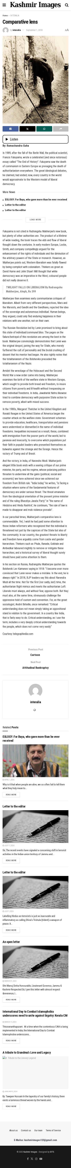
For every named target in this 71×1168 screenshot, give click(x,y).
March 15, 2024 (10, 1022)
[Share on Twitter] (27, 129)
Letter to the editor (16, 204)
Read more (13, 794)
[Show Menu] (4, 5)
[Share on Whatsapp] (44, 129)
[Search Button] (66, 5)
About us (13, 1130)
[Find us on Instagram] (36, 1159)
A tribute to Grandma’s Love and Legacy (27, 1052)
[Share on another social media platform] (60, 129)
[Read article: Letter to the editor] (35, 826)
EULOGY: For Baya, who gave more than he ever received (36, 199)
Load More (35, 220)
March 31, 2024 (10, 981)
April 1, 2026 (9, 780)
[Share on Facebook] (11, 129)
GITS (52, 1152)
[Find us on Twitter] (32, 1159)
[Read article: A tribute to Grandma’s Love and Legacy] (35, 1072)
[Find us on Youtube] (40, 1159)
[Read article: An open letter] (35, 962)
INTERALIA (14, 15)
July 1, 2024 (8, 911)
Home (5, 15)
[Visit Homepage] (35, 5)
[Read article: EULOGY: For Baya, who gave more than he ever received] (35, 760)
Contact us (26, 1130)
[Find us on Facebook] (28, 1159)
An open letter (11, 942)
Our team (38, 1130)
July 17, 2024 (9, 845)
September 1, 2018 (34, 30)
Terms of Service (53, 1130)
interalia (17, 30)
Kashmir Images (30, 1152)
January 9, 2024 (10, 1091)
